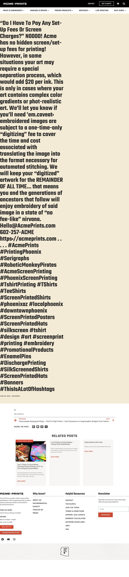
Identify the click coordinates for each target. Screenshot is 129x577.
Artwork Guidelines (75, 522)
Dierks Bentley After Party (94, 442)
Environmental (40, 503)
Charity (36, 507)
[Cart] (118, 4)
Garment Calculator (75, 518)
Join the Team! (72, 508)
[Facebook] (2, 539)
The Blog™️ (71, 504)
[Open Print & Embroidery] (24, 10)
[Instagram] (14, 539)
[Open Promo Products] (72, 10)
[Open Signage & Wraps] (48, 10)
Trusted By (38, 510)
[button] (124, 4)
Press (35, 513)
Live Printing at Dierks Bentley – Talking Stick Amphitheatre (62, 443)
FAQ (67, 529)
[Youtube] (8, 539)
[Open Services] (89, 10)
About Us (37, 500)
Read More (21, 481)
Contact (69, 500)
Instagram (20, 414)
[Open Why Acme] (125, 10)
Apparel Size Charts (75, 515)
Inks (68, 526)
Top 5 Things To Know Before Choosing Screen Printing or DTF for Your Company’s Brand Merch (30, 466)
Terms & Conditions (75, 511)
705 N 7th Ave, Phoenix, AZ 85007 (10, 513)
